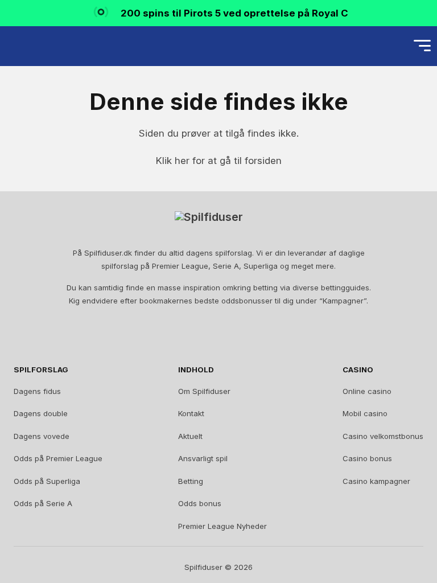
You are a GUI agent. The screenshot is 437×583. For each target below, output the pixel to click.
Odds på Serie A (43, 503)
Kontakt (191, 413)
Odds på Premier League (58, 458)
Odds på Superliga (47, 481)
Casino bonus (367, 458)
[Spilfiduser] (49, 46)
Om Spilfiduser (204, 391)
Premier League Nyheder (222, 526)
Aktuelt (190, 436)
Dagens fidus (37, 391)
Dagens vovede (41, 436)
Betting (190, 481)
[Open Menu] (422, 46)
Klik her (172, 160)
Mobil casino (365, 413)
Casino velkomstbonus (383, 436)
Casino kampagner (376, 481)
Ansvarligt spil (203, 458)
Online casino (367, 391)
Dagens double (41, 413)
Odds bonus (199, 503)
